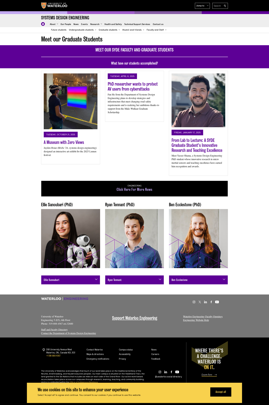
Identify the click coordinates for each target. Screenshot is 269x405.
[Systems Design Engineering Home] (43, 24)
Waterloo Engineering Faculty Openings (203, 316)
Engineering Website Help (196, 320)
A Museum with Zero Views (64, 142)
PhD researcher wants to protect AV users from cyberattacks (133, 86)
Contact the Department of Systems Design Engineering (68, 333)
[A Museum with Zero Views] (70, 101)
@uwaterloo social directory (168, 376)
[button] (202, 6)
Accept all (221, 391)
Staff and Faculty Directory (54, 329)
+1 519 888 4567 (53, 355)
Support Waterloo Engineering (134, 318)
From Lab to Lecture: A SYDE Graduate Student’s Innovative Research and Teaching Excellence (197, 145)
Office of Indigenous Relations (84, 382)
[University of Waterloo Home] (54, 5)
